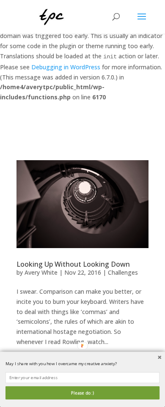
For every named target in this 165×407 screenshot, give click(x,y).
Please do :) (82, 393)
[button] (83, 364)
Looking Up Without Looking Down (73, 264)
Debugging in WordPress (65, 67)
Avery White (41, 272)
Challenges (123, 272)
